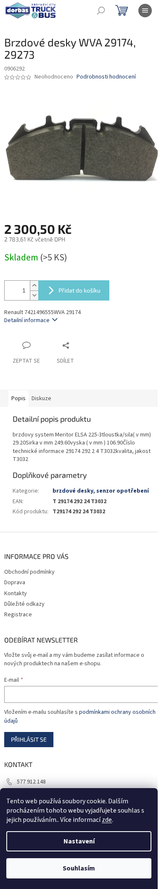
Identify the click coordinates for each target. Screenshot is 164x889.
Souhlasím (79, 868)
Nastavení (79, 841)
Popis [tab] (18, 398)
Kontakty (15, 593)
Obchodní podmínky (29, 572)
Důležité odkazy (24, 604)
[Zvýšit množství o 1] (34, 285)
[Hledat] (101, 10)
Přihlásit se (29, 739)
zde (107, 819)
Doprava (14, 582)
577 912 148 (31, 782)
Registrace (18, 614)
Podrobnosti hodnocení (106, 77)
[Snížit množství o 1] (34, 295)
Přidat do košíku (79, 290)
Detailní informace (27, 320)
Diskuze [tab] (41, 398)
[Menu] (145, 10)
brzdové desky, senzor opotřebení (101, 491)
